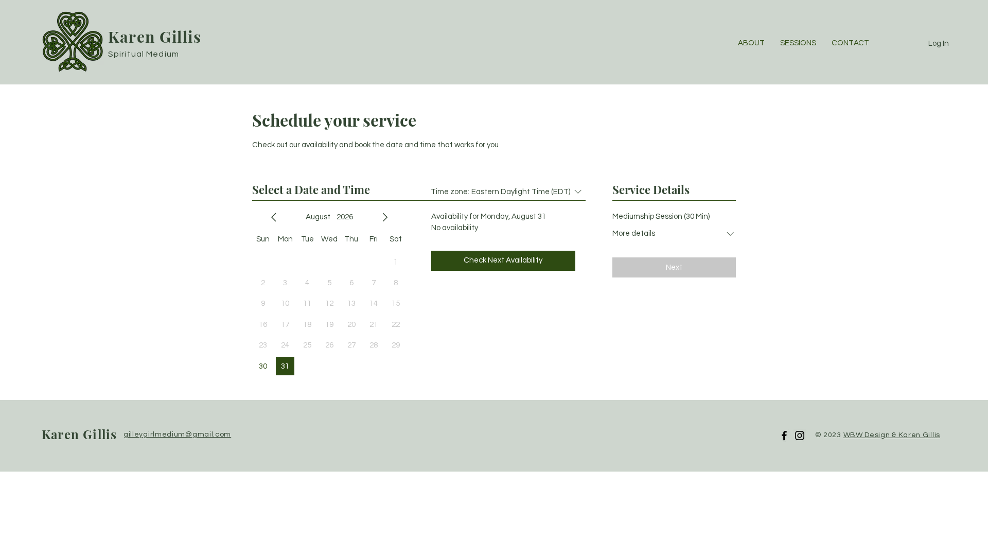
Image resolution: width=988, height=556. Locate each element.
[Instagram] (799, 435)
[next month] (385, 217)
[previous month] (274, 217)
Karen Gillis (154, 36)
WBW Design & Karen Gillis (892, 435)
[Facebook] (784, 435)
